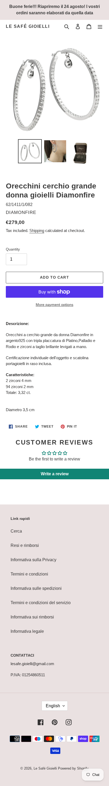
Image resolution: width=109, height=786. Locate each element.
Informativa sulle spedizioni (36, 588)
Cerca (16, 531)
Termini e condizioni (29, 574)
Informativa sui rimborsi (32, 617)
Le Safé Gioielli (28, 26)
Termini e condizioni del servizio (41, 602)
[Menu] (100, 26)
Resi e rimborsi (25, 545)
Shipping (36, 230)
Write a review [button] (55, 474)
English (53, 706)
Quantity (13, 249)
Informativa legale (27, 631)
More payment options (54, 304)
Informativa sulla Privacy (33, 559)
